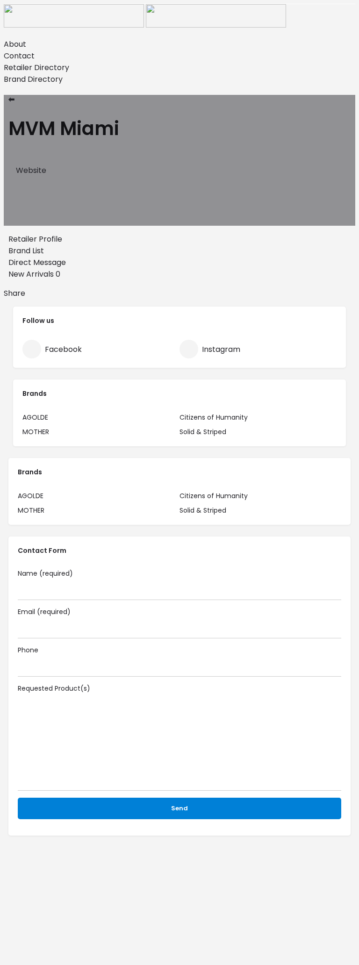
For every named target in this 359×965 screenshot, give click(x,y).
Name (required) (45, 573)
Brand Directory (33, 79)
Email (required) (44, 611)
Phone (28, 650)
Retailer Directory (36, 67)
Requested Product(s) (54, 688)
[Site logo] (75, 25)
